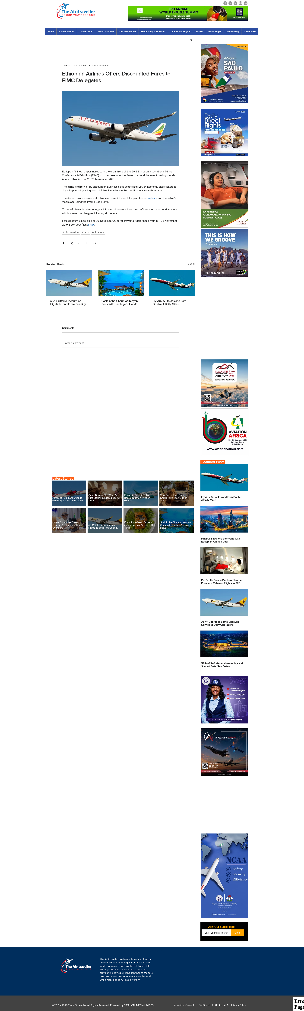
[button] (170, 997)
